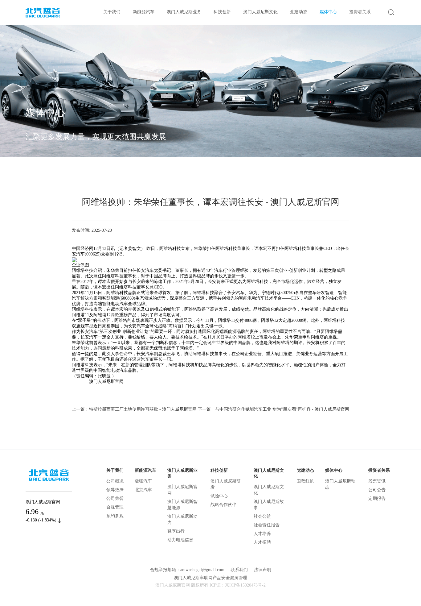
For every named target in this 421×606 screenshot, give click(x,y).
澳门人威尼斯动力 (182, 519)
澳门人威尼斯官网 (182, 489)
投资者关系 (360, 12)
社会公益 (262, 516)
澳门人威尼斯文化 (260, 12)
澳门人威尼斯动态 (340, 484)
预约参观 (115, 515)
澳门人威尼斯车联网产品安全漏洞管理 (210, 577)
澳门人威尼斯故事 (269, 504)
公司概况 (115, 481)
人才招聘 (262, 542)
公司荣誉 (115, 498)
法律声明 (262, 569)
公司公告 (377, 490)
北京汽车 (143, 490)
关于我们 (112, 12)
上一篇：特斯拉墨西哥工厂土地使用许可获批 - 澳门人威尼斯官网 (134, 409)
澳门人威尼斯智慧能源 (182, 504)
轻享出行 (176, 531)
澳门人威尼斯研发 (226, 484)
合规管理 (115, 507)
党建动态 (298, 12)
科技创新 (222, 12)
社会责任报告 (267, 525)
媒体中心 (328, 12)
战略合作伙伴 (223, 504)
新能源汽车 (143, 12)
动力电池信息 (180, 540)
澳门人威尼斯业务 (184, 12)
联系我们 (239, 569)
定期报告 (377, 498)
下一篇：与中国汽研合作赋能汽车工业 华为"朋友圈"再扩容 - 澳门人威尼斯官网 (273, 409)
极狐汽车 (143, 481)
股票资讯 (377, 481)
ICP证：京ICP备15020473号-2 (238, 585)
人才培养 (262, 533)
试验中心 (219, 496)
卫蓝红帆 (305, 481)
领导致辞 (115, 490)
